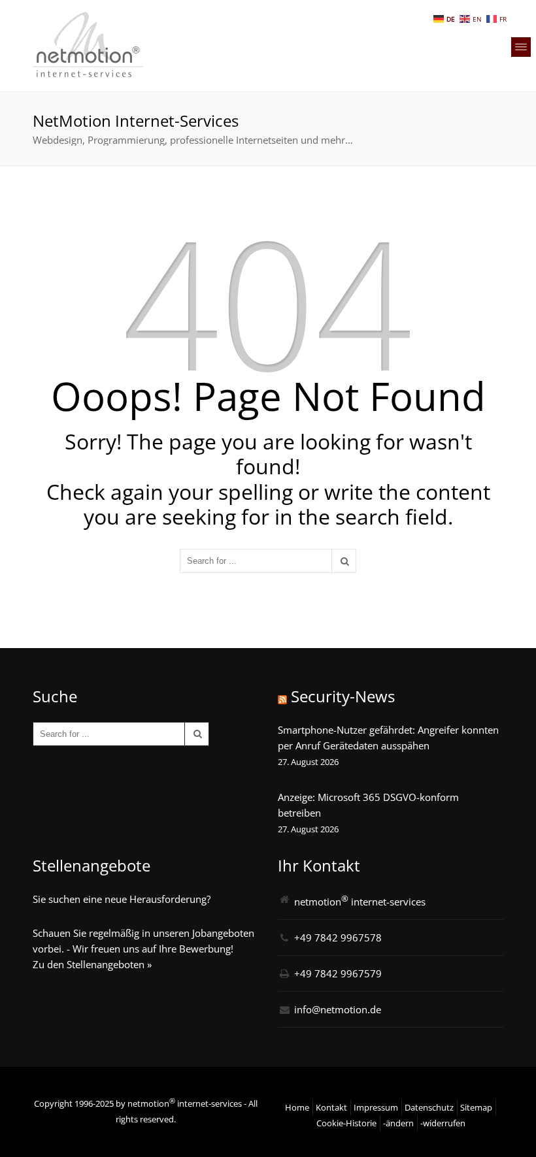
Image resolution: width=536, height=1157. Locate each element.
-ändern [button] (398, 1123)
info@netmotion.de (337, 1009)
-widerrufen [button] (442, 1123)
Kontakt (331, 1107)
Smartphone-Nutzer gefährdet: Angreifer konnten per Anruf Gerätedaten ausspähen (388, 737)
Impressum (376, 1107)
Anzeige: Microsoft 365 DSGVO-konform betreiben (368, 804)
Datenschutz (429, 1107)
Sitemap (476, 1107)
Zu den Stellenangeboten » (92, 964)
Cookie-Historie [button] (346, 1123)
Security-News (343, 696)
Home (297, 1107)
